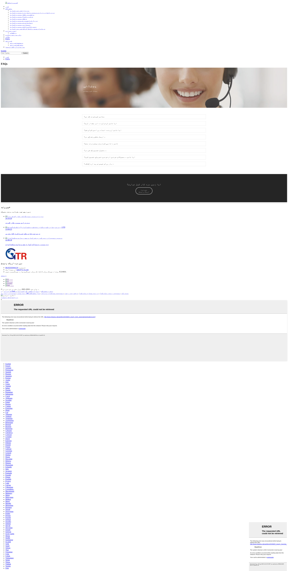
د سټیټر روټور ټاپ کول (110, 293)
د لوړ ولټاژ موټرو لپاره (21, 17)
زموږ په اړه (10, 31)
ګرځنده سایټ (21, 291)
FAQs (7, 39)
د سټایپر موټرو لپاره (20, 25)
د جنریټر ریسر (71, 293)
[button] (144, 190)
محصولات (8, 9)
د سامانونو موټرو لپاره (21, 23)
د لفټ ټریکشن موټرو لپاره (22, 15)
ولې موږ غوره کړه (13, 35)
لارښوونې (7, 291)
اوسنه (4, 276)
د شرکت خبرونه (16, 45)
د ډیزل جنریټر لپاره (19, 11)
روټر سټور (21, 293)
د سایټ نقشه (33, 291)
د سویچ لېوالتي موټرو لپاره (23, 27)
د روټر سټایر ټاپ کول (89, 293)
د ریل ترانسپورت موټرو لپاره (24, 21)
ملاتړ (7, 37)
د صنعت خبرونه (16, 43)
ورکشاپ (13, 33)
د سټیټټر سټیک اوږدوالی (52, 293)
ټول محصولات (35, 293)
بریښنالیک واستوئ (9, 297)
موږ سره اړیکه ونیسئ (15, 47)
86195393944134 (11, 268)
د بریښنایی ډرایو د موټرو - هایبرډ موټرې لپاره (32, 13)
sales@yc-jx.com (23, 270)
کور (7, 7)
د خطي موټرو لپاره (18, 19)
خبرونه (8, 41)
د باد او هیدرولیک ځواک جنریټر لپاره (27, 29)
